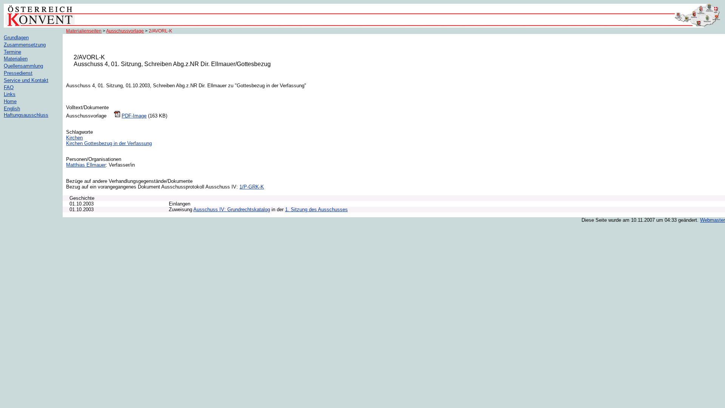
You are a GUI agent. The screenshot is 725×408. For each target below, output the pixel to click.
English (12, 108)
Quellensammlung (23, 66)
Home (10, 101)
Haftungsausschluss (26, 115)
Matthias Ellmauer (86, 165)
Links (9, 94)
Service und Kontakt (26, 80)
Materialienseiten (84, 31)
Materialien (16, 59)
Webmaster (712, 220)
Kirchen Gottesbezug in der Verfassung (109, 143)
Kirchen (74, 138)
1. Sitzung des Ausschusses (316, 209)
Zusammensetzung (25, 45)
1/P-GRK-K (251, 187)
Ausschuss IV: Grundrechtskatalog (231, 209)
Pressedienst (18, 73)
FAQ (9, 87)
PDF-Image (134, 116)
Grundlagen (16, 37)
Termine (12, 52)
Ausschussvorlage (125, 31)
